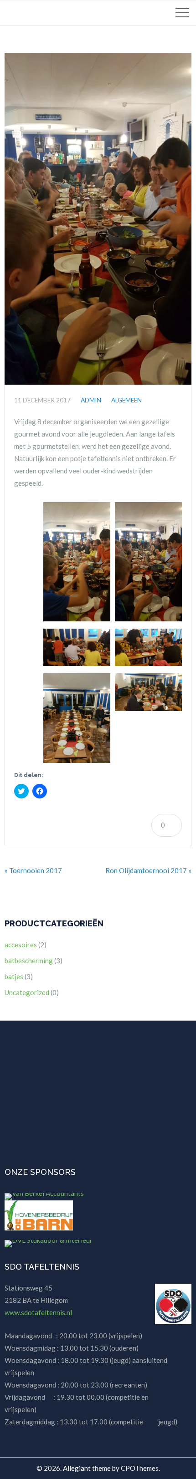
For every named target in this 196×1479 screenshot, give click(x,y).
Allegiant (77, 1468)
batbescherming (29, 960)
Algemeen (126, 400)
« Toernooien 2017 (33, 870)
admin (91, 400)
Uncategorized (27, 992)
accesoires (21, 944)
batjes (14, 976)
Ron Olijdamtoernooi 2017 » (148, 870)
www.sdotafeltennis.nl (38, 1312)
